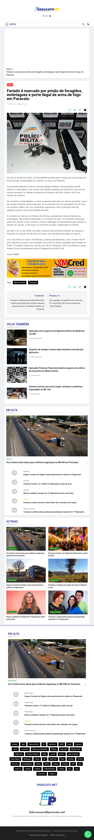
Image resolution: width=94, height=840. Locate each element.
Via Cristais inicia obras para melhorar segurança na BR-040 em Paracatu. (42, 462)
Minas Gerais (19, 282)
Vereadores (41, 774)
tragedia (28, 769)
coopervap (24, 749)
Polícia (9, 85)
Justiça (52, 754)
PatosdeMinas (27, 764)
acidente (15, 744)
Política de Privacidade (38, 835)
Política (55, 764)
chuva (15, 749)
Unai (69, 769)
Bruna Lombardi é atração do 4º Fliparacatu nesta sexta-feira (48, 493)
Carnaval (78, 744)
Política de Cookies (57, 835)
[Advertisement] (47, 49)
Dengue (53, 749)
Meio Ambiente (73, 754)
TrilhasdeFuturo (49, 769)
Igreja (44, 754)
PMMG (38, 764)
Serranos (18, 769)
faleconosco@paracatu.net (47, 812)
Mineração (27, 759)
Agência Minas (34, 744)
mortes (37, 759)
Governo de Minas (33, 754)
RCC (79, 764)
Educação (63, 749)
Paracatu (33, 282)
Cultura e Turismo (29, 509)
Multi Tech (53, 759)
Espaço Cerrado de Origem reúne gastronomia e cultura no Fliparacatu (52, 474)
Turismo (61, 769)
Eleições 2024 (75, 749)
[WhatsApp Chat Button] (88, 834)
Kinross (61, 754)
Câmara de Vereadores (39, 749)
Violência (52, 774)
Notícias (71, 759)
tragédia (37, 769)
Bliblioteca (52, 744)
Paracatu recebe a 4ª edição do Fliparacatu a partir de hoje (48, 484)
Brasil (69, 744)
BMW (62, 744)
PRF (73, 764)
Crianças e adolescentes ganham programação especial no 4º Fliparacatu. (54, 512)
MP (44, 759)
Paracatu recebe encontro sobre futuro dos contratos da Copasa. (50, 502)
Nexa (62, 759)
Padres (80, 759)
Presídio (65, 764)
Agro (23, 744)
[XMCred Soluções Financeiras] (47, 277)
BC (44, 744)
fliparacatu (19, 754)
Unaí (76, 769)
